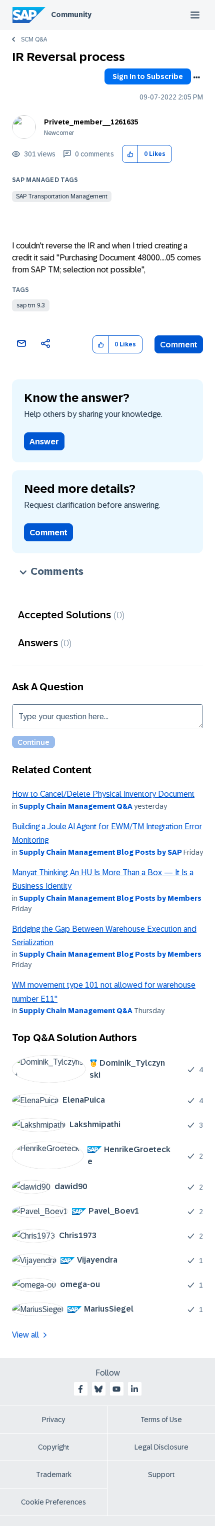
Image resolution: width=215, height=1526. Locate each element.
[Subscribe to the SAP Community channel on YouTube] (116, 1389)
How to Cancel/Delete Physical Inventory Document (103, 794)
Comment (179, 344)
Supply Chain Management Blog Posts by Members (110, 898)
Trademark (54, 1475)
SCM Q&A (34, 39)
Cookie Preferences (53, 1502)
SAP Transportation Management (62, 196)
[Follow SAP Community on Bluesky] (98, 1389)
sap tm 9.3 (30, 305)
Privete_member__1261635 (91, 122)
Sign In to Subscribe (147, 76)
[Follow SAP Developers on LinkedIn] (134, 1389)
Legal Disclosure (161, 1447)
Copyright (54, 1447)
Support (161, 1475)
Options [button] (196, 77)
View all (25, 1335)
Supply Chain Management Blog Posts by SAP (100, 852)
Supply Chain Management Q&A (75, 806)
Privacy (53, 1420)
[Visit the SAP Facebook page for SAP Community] (80, 1389)
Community (71, 14)
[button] (130, 154)
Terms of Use (161, 1420)
